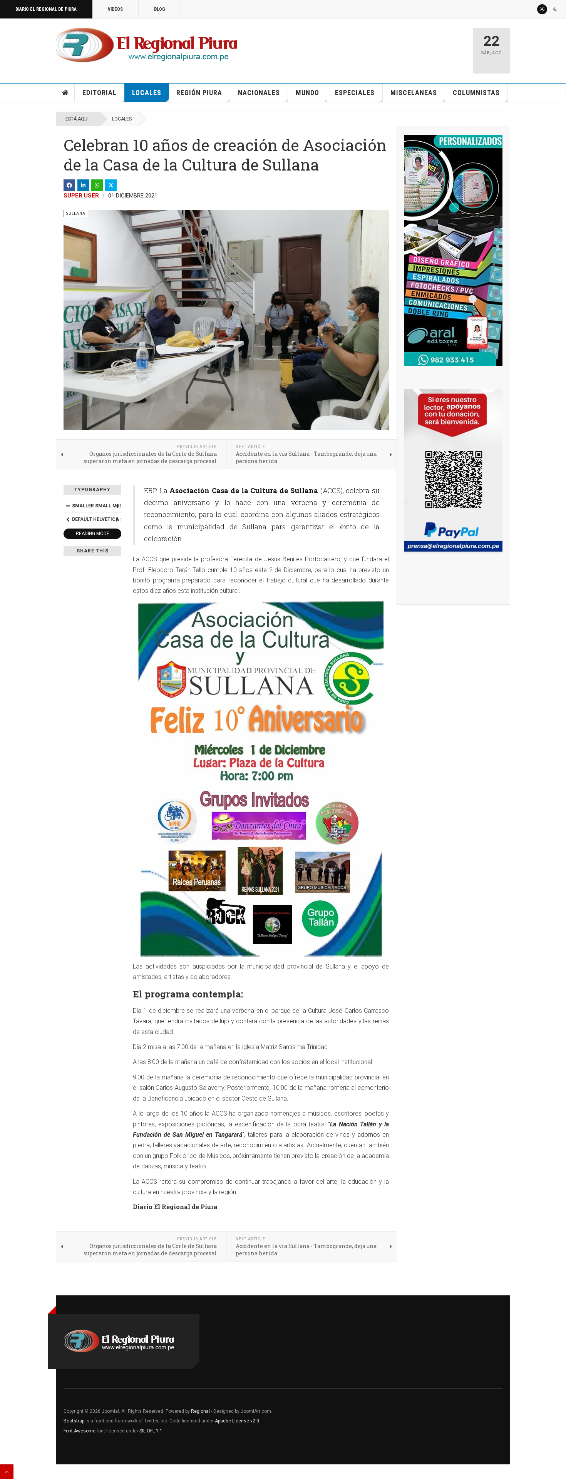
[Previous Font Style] (68, 519)
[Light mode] (542, 9)
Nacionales (259, 93)
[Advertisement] (376, 47)
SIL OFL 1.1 (150, 1431)
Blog (159, 9)
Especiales (355, 93)
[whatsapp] (97, 185)
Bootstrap (74, 1421)
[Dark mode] (555, 9)
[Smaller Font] (68, 506)
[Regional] (146, 45)
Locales (146, 93)
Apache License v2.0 (237, 1421)
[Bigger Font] (117, 506)
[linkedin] (83, 185)
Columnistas (476, 93)
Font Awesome (79, 1431)
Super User (81, 195)
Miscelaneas (413, 93)
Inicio (65, 93)
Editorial (99, 93)
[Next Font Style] (117, 519)
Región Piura (199, 93)
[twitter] (111, 185)
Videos (115, 9)
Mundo (307, 93)
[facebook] (69, 185)
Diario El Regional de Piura (46, 9)
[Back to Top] (6, 1471)
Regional (200, 1411)
